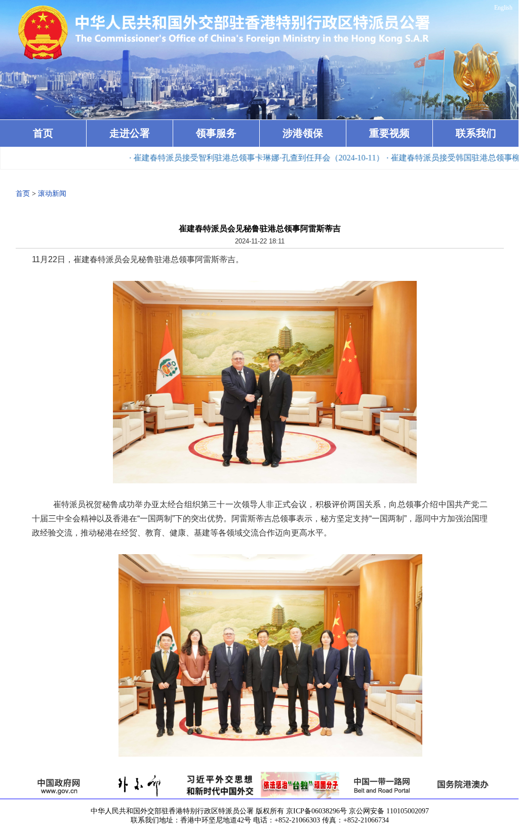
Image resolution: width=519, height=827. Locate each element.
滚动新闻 (52, 193)
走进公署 (129, 133)
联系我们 (476, 133)
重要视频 (389, 133)
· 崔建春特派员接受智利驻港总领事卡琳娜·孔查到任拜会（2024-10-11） (229, 157)
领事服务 (216, 133)
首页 (43, 133)
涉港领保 (303, 133)
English (503, 7)
